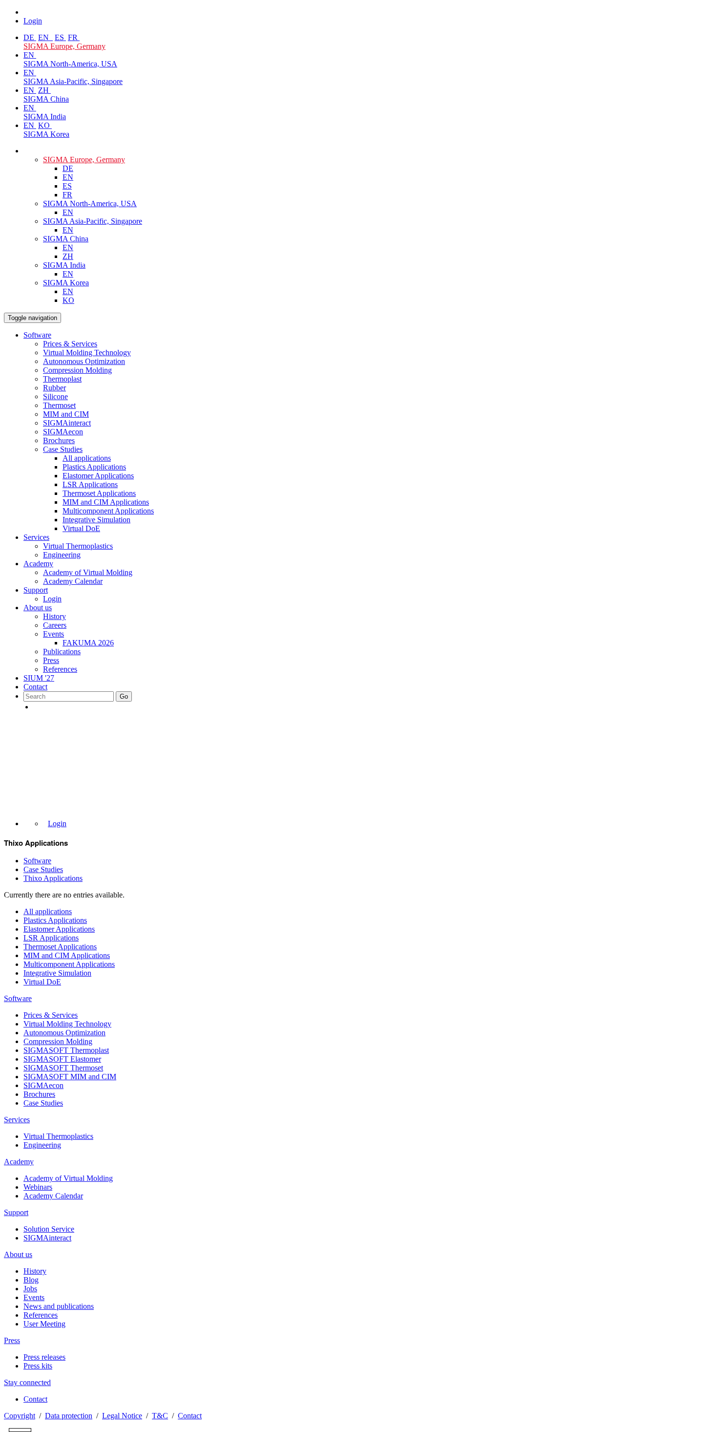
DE (29, 37)
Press (51, 660)
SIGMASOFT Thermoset (63, 1068)
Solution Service (48, 1229)
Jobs (30, 1288)
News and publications (58, 1306)
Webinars (37, 1187)
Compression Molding (77, 370)
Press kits (37, 1366)
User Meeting (44, 1324)
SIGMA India (44, 116)
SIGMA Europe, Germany (64, 46)
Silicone (55, 396)
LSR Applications (90, 484)
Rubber (54, 388)
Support (35, 590)
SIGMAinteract (67, 423)
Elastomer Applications (98, 475)
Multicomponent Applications (108, 511)
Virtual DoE (81, 528)
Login (52, 599)
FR (74, 37)
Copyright (19, 1415)
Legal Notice (122, 1415)
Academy (38, 563)
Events (53, 634)
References (60, 669)
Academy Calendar (73, 581)
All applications (87, 458)
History (54, 616)
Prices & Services (70, 344)
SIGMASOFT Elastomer (62, 1059)
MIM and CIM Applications (106, 502)
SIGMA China (46, 99)
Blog (31, 1280)
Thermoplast (62, 379)
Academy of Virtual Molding (87, 572)
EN (44, 37)
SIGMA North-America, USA (70, 64)
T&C (160, 1415)
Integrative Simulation (96, 519)
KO (45, 125)
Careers (54, 625)
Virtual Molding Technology (87, 352)
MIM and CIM (66, 414)
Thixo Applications (53, 878)
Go (124, 696)
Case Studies (63, 449)
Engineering (62, 555)
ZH (44, 90)
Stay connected (27, 1382)
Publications (62, 651)
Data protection (68, 1415)
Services (36, 537)
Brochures (59, 440)
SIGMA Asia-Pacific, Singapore (73, 81)
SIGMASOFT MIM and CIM (69, 1076)
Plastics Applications (94, 467)
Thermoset (59, 405)
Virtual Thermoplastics (78, 546)
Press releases (44, 1357)
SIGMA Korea (46, 134)
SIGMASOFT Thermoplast (66, 1050)
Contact (35, 687)
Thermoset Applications (99, 493)
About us (37, 607)
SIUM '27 (38, 678)
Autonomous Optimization (84, 361)
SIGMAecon (43, 1085)
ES (60, 37)
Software (37, 335)
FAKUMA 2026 (88, 643)
